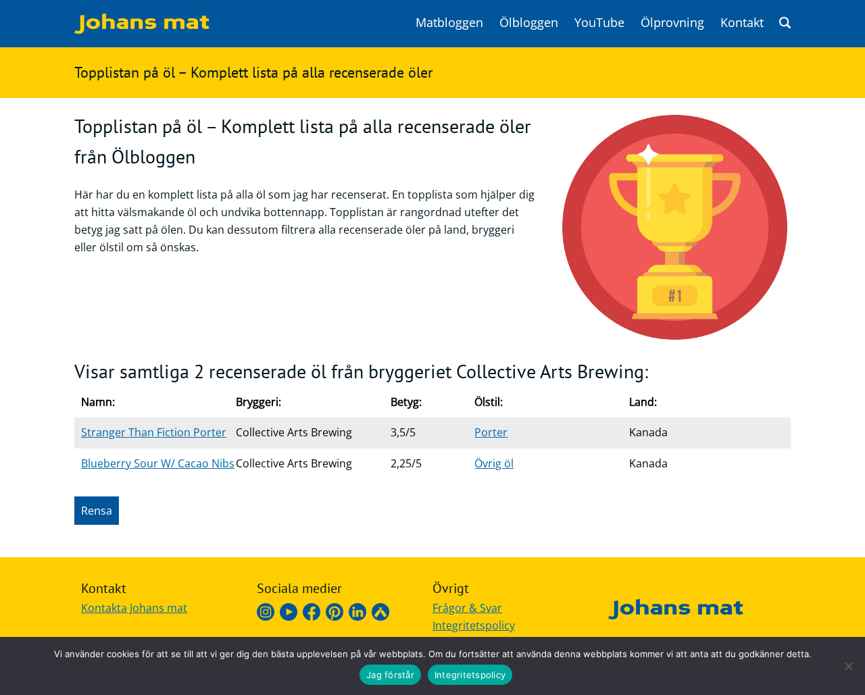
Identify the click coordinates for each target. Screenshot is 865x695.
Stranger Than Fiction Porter (153, 432)
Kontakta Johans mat (134, 607)
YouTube (599, 22)
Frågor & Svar (467, 607)
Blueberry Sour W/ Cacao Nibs (157, 463)
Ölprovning (672, 22)
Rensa (96, 510)
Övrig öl (494, 463)
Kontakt (742, 22)
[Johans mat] (141, 29)
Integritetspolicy (473, 625)
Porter (491, 432)
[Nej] (848, 666)
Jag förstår (390, 674)
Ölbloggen (528, 22)
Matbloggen (449, 22)
